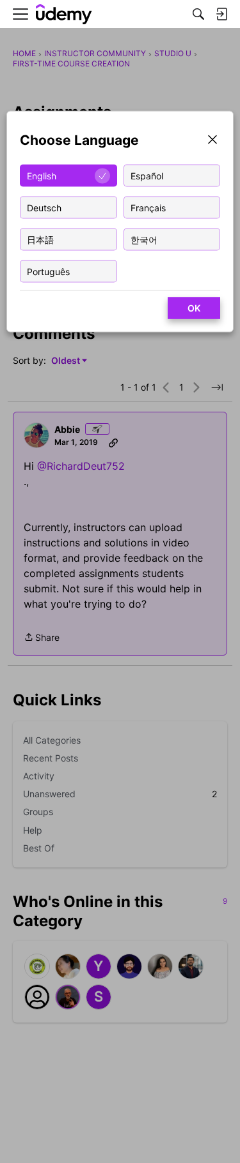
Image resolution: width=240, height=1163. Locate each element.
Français (148, 207)
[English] (64, 14)
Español (147, 175)
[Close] (212, 140)
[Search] (198, 14)
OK (194, 308)
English (41, 175)
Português (48, 271)
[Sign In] (221, 14)
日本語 (40, 239)
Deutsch (44, 207)
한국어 (144, 239)
